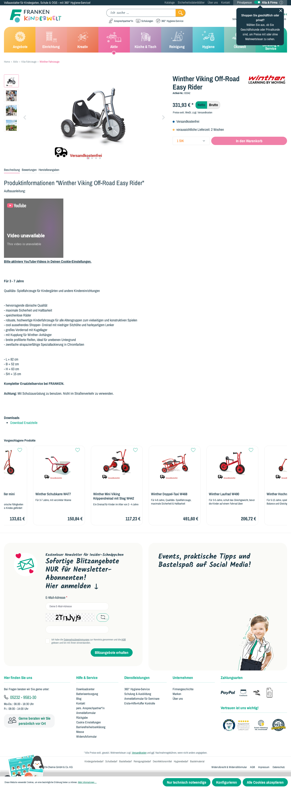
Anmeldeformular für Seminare (141, 698)
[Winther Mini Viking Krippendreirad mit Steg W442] (87, 463)
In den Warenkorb (249, 140)
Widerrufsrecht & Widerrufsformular (229, 767)
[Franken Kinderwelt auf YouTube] (162, 582)
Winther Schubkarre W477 (24, 494)
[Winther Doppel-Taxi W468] (145, 463)
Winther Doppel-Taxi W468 (140, 494)
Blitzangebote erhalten (111, 652)
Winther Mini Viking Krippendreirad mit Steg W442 (84, 496)
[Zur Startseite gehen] (32, 16)
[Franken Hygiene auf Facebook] (212, 583)
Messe (80, 732)
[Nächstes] (163, 117)
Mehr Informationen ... (87, 782)
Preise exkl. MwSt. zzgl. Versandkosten (192, 112)
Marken (177, 694)
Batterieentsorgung (87, 694)
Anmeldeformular (86, 713)
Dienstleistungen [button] (137, 677)
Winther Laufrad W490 (195, 494)
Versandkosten (139, 752)
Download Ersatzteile (23, 422)
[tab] (12, 170)
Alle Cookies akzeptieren (265, 782)
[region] (85, 116)
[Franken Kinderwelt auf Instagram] (187, 582)
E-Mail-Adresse (56, 597)
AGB (123, 639)
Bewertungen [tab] (29, 170)
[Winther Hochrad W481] (261, 463)
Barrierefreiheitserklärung (90, 727)
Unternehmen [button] (183, 677)
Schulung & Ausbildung (137, 694)
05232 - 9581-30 (22, 697)
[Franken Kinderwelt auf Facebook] (175, 583)
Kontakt (225, 2)
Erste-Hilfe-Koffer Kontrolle (139, 703)
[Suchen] (180, 13)
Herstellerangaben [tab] (49, 170)
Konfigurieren (226, 782)
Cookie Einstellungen (88, 722)
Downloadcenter (85, 689)
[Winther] (267, 79)
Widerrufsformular (86, 736)
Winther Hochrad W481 (253, 494)
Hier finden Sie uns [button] (18, 677)
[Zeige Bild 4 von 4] (100, 158)
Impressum (263, 767)
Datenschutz (279, 767)
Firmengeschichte (183, 689)
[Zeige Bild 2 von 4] (92, 158)
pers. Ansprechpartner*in (90, 708)
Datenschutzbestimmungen (76, 639)
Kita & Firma (269, 2)
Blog (78, 698)
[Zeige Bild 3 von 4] (96, 158)
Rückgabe (82, 717)
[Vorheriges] (25, 117)
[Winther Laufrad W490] (203, 463)
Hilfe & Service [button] (87, 677)
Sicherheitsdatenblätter (191, 2)
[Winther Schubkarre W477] (29, 463)
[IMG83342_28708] (94, 116)
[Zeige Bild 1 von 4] (88, 158)
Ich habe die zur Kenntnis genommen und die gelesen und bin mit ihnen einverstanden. (88, 641)
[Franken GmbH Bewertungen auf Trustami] (255, 725)
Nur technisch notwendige (186, 782)
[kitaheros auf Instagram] (199, 582)
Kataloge (170, 2)
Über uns (213, 2)
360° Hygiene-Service (137, 689)
